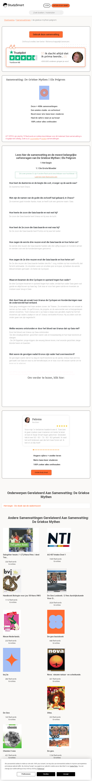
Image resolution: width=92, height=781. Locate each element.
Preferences (26, 774)
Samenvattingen (23, 20)
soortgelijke (34, 139)
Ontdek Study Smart (60, 5)
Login (47, 5)
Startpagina (9, 20)
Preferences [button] (40, 769)
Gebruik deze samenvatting (46, 34)
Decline (46, 774)
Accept (65, 774)
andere (43, 139)
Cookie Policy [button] (74, 766)
